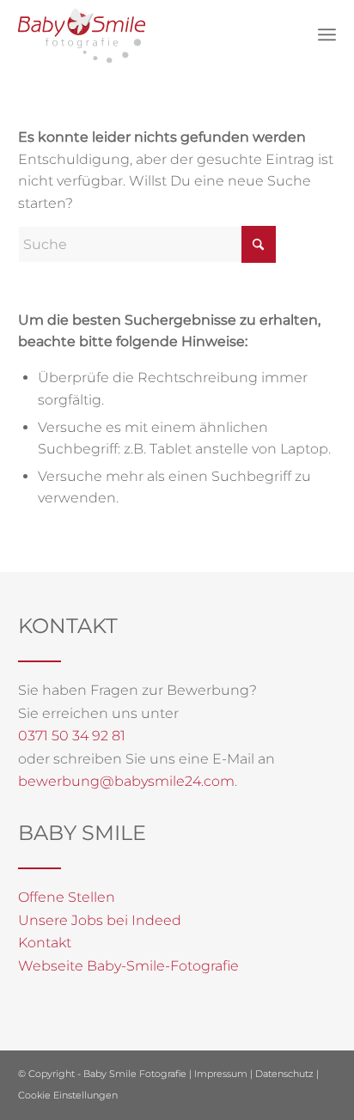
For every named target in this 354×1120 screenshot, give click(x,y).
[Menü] (327, 34)
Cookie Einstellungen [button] (68, 1095)
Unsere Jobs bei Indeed (99, 920)
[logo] (81, 36)
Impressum (220, 1074)
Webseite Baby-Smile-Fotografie (128, 966)
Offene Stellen (66, 897)
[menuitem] (327, 34)
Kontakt (44, 942)
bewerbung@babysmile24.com (126, 781)
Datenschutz (284, 1074)
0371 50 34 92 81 (71, 735)
